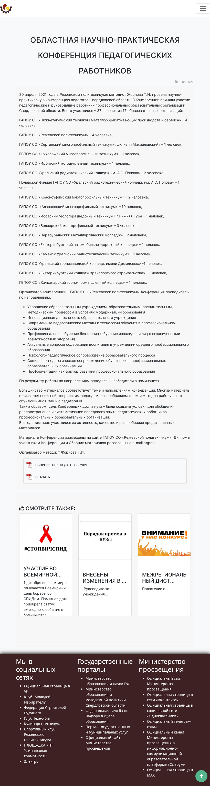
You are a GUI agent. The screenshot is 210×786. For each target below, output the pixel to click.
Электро (31, 761)
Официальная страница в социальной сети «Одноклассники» (170, 710)
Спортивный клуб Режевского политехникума (39, 734)
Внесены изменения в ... (104, 578)
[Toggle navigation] (203, 8)
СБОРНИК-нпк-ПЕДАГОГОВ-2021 (61, 465)
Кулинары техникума (42, 723)
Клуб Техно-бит (37, 718)
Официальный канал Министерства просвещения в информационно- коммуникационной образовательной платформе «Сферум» (166, 748)
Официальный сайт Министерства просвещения (103, 743)
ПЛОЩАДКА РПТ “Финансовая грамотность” (38, 750)
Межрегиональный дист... (164, 578)
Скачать (42, 477)
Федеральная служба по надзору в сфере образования (107, 716)
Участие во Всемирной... (43, 571)
